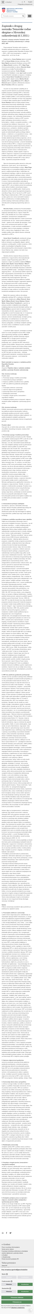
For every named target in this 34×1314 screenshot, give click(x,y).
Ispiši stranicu (3, 1233)
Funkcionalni (6, 1281)
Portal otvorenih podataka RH (10, 1259)
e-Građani (5, 1255)
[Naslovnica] (17, 10)
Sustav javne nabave (8, 1249)
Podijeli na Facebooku (7, 1233)
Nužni (4, 1274)
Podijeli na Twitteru (10, 1233)
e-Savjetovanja (6, 1257)
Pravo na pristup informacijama (11, 1247)
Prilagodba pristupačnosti (25, 4)
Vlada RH (4, 1265)
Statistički (5, 1288)
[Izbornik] (29, 16)
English (30, 2)
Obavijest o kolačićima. (18, 1307)
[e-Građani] (9, 2)
